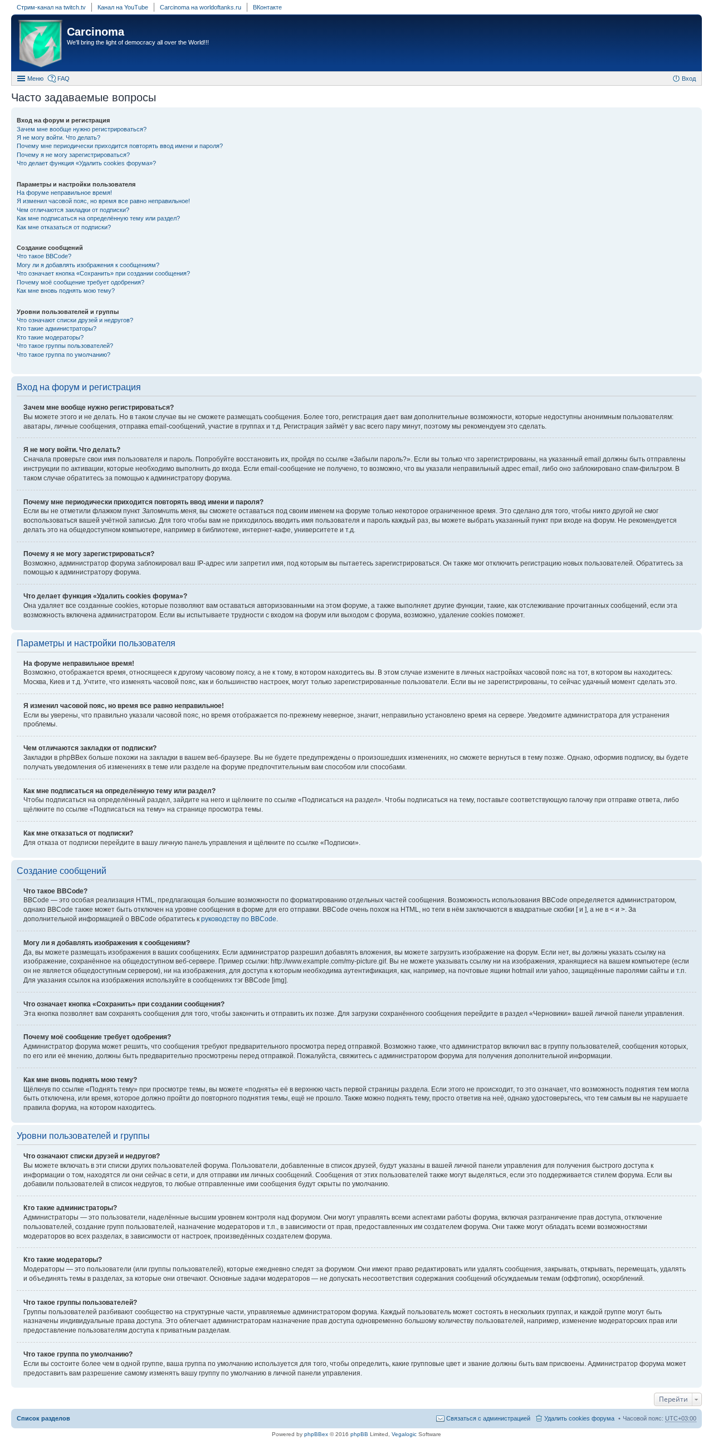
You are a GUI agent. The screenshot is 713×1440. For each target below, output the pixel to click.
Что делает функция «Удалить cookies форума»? (86, 163)
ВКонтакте (267, 7)
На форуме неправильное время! (64, 192)
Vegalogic (404, 1434)
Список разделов (43, 1418)
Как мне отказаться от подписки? (64, 227)
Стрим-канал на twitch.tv (51, 7)
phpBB (359, 1434)
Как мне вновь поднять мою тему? (66, 290)
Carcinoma (95, 32)
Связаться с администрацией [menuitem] (488, 1418)
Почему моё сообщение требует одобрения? (80, 282)
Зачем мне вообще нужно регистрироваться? (81, 129)
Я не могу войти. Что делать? (58, 137)
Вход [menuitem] (689, 78)
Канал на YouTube (122, 7)
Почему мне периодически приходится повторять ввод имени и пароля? (120, 145)
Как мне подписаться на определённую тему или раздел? (98, 218)
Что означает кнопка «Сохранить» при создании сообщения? (103, 273)
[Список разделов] (40, 44)
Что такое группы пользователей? (65, 345)
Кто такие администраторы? (56, 328)
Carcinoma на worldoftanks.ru (200, 7)
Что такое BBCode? (44, 256)
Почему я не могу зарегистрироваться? (73, 154)
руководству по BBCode (238, 919)
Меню (35, 78)
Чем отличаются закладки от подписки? (73, 210)
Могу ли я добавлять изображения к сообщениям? (88, 265)
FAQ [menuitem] (63, 78)
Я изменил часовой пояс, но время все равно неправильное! (103, 201)
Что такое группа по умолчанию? (63, 354)
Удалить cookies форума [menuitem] (579, 1418)
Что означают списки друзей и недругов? (75, 320)
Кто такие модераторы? (50, 337)
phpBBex (316, 1434)
